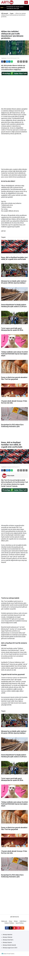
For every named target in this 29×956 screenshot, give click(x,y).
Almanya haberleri (7, 934)
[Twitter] (5, 62)
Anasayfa (5, 13)
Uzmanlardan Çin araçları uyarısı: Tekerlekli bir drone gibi (15, 7)
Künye (10, 921)
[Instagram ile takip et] (18, 928)
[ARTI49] (7, 2)
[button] (21, 62)
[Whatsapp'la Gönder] (12, 62)
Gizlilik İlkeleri (23, 921)
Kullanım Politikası (9, 923)
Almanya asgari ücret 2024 (10, 947)
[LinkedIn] (9, 62)
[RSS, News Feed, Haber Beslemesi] (22, 928)
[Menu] (26, 2)
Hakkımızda (4, 921)
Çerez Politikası (20, 923)
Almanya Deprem (7, 942)
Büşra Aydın (10, 475)
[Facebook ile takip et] (7, 928)
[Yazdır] (18, 62)
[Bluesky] (7, 62)
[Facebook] (2, 62)
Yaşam (11, 13)
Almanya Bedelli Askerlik (9, 945)
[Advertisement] (14, 24)
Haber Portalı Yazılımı (9, 953)
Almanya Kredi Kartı (8, 940)
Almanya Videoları (7, 937)
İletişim (16, 921)
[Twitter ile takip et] (11, 928)
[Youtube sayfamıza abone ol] (14, 928)
